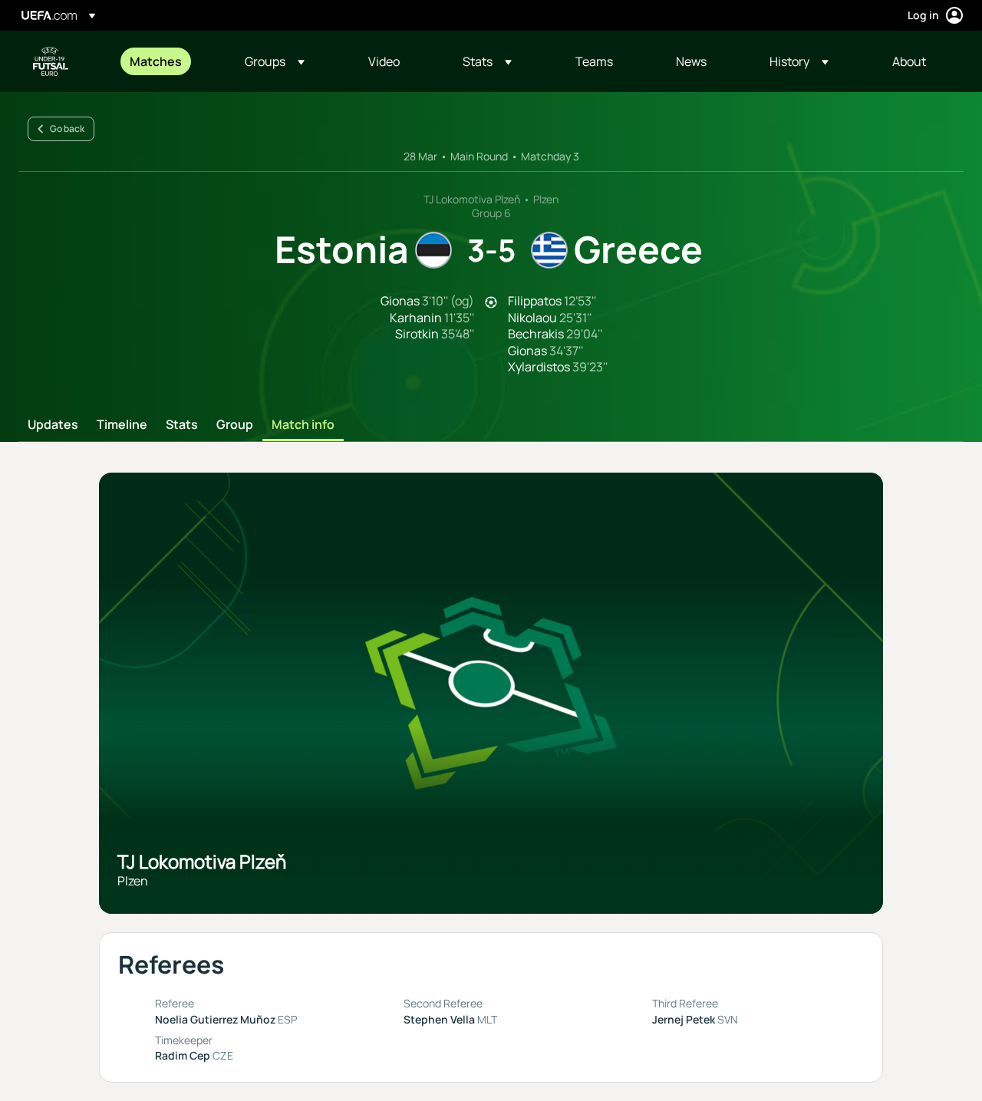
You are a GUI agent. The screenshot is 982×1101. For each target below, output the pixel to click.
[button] (275, 61)
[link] (156, 61)
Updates (53, 425)
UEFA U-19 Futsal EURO (50, 61)
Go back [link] (67, 128)
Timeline (122, 425)
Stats (182, 425)
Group (234, 425)
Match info (303, 425)
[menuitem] (168, 61)
